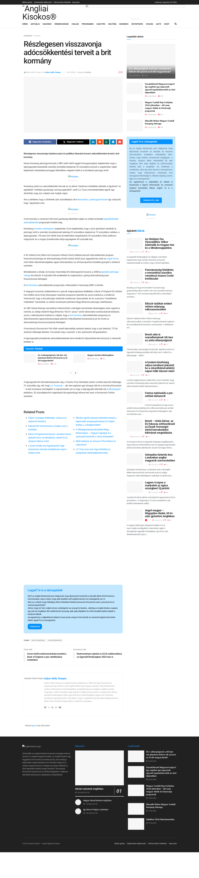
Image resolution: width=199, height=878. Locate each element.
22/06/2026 (151, 96)
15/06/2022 (158, 520)
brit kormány (32, 285)
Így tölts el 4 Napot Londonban (95, 809)
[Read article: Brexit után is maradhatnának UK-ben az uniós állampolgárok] (135, 339)
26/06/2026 (44, 364)
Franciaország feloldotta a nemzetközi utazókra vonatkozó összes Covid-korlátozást (159, 274)
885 (166, 313)
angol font (112, 258)
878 (148, 375)
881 (148, 436)
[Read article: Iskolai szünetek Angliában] (99, 767)
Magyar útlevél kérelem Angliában (97, 800)
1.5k (54, 364)
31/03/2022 (154, 400)
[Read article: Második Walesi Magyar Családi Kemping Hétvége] (135, 125)
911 (166, 464)
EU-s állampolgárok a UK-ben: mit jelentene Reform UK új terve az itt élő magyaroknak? (52, 358)
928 (148, 252)
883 (148, 282)
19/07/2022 (136, 375)
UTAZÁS (149, 24)
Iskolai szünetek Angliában (89, 788)
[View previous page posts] (71, 373)
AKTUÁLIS (35, 24)
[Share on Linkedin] (93, 141)
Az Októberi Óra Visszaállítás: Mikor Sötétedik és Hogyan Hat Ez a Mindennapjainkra (159, 243)
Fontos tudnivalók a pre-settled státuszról (159, 394)
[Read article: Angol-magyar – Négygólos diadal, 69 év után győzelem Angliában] (135, 515)
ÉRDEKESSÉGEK (62, 24)
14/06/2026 (151, 115)
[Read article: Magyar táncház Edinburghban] (79, 358)
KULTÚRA (112, 24)
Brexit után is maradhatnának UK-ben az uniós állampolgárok (159, 337)
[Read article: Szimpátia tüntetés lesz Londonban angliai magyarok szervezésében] (135, 459)
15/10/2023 (136, 252)
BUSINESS (123, 24)
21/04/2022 (154, 492)
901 (104, 359)
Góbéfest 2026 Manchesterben (160, 819)
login (33, 725)
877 (166, 344)
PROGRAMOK (88, 24)
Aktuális (37, 36)
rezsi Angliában (38, 640)
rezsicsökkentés (55, 640)
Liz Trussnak (56, 385)
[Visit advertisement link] (135, 11)
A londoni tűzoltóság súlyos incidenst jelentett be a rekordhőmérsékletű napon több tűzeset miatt (159, 367)
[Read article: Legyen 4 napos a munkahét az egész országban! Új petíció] (135, 487)
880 (170, 520)
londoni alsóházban (44, 228)
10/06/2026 (151, 127)
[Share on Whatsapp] (106, 141)
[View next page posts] (76, 373)
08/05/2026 (94, 359)
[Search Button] (175, 24)
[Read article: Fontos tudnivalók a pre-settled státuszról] (135, 397)
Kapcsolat (76, 2)
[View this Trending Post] (146, 520)
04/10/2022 (71, 72)
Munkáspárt (114, 389)
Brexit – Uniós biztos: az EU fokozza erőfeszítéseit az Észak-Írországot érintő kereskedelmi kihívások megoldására (160, 426)
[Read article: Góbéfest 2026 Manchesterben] (136, 824)
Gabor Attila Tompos (53, 72)
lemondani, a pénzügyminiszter (92, 199)
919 (161, 127)
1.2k (166, 400)
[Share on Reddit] (100, 141)
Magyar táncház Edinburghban (100, 355)
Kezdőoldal (28, 36)
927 (161, 115)
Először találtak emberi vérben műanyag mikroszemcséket (158, 306)
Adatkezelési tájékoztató (43, 2)
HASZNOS (47, 24)
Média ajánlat (27, 2)
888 (166, 492)
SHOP (166, 24)
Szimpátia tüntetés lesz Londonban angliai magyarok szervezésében (160, 457)
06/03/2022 (136, 436)
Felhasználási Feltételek (157, 843)
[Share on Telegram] (113, 141)
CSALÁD (75, 24)
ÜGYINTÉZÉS (137, 24)
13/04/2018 (154, 464)
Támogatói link (151, 200)
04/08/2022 (136, 282)
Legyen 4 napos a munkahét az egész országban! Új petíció (157, 485)
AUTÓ (158, 24)
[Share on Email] (120, 141)
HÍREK (25, 24)
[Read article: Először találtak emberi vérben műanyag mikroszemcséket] (135, 308)
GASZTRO (101, 24)
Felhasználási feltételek (62, 2)
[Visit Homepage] (52, 13)
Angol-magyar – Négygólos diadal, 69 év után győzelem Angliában (160, 513)
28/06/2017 (154, 344)
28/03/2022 (154, 313)
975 (161, 96)
